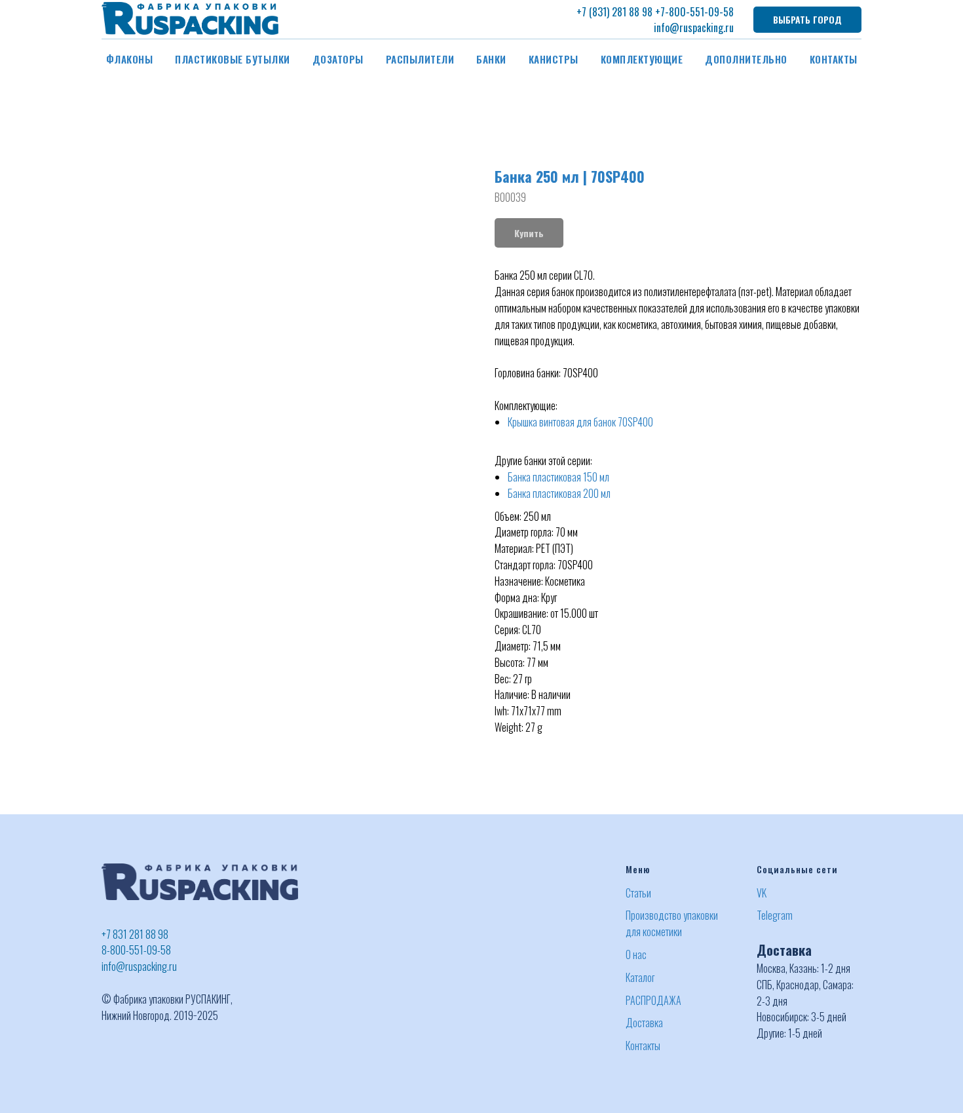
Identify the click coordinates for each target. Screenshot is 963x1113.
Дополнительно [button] (746, 59)
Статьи (638, 893)
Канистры (553, 59)
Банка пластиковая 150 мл (558, 477)
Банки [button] (491, 59)
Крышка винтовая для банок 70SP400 (580, 422)
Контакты (834, 59)
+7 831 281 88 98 (135, 934)
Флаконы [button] (129, 59)
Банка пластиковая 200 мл (559, 493)
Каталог (640, 977)
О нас (636, 954)
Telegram (775, 915)
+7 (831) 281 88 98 (614, 12)
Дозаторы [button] (338, 59)
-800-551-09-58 (699, 12)
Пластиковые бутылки (232, 59)
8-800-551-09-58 (136, 950)
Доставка (644, 1022)
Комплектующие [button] (642, 59)
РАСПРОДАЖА (653, 1000)
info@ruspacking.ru (694, 27)
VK (761, 893)
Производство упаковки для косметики (672, 923)
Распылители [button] (420, 59)
